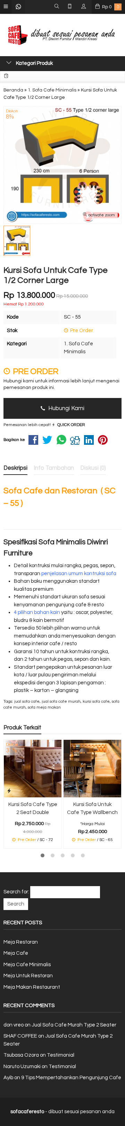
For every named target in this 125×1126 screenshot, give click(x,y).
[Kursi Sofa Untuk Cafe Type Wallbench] (92, 768)
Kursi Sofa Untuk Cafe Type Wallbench (92, 808)
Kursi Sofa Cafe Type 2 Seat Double (32, 808)
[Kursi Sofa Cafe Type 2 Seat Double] (32, 768)
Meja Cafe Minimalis (27, 964)
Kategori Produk (34, 63)
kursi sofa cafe (96, 701)
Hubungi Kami (65, 408)
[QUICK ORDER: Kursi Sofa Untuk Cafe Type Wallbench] (68, 791)
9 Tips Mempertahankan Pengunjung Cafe (71, 1077)
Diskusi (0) (93, 468)
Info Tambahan (54, 468)
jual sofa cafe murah (61, 701)
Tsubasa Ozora (21, 1055)
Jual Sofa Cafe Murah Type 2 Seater (74, 1025)
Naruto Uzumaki (22, 1066)
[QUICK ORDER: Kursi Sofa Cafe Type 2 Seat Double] (9, 791)
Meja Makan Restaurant (31, 987)
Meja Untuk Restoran (28, 975)
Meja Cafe (15, 953)
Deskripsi (15, 468)
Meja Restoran (20, 942)
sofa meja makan (44, 707)
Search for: (16, 891)
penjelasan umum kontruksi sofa (78, 573)
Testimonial (60, 1055)
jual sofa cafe (27, 701)
